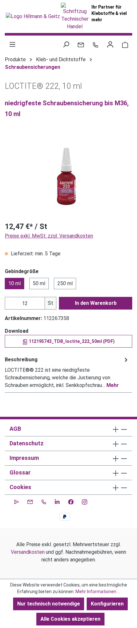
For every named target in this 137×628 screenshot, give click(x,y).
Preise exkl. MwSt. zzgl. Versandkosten (49, 236)
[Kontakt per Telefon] (95, 44)
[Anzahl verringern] (11, 303)
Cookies (20, 487)
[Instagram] (84, 501)
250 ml (65, 283)
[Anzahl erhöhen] (38, 303)
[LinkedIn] (57, 501)
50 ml (39, 283)
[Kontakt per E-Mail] (81, 44)
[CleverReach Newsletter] (16, 501)
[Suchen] (66, 44)
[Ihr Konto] (110, 44)
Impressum (24, 458)
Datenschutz (27, 443)
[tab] (67, 372)
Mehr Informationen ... (98, 591)
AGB (15, 428)
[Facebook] (71, 501)
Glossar (20, 472)
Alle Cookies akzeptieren (70, 619)
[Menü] (12, 44)
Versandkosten (28, 552)
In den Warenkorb (96, 303)
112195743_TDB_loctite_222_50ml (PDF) (71, 341)
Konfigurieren (107, 604)
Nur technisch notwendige (48, 604)
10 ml (14, 283)
